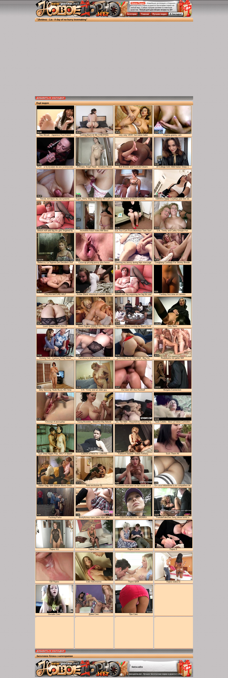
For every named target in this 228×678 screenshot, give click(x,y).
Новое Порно (138, 3)
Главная (145, 14)
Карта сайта (137, 667)
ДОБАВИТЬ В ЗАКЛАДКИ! (51, 98)
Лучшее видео (159, 14)
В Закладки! (176, 14)
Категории (131, 14)
